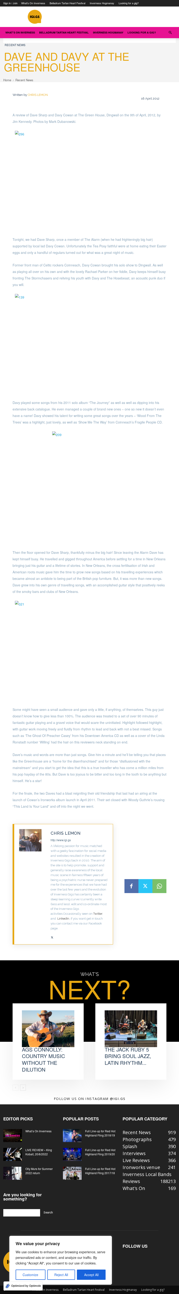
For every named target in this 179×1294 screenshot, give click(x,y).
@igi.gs (117, 1098)
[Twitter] (52, 935)
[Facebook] (131, 886)
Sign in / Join (10, 3)
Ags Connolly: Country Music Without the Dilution (43, 1059)
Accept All (91, 1274)
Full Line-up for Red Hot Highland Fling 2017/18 (100, 1171)
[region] (60, 1260)
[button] (170, 32)
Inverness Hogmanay (102, 3)
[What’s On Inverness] (12, 1135)
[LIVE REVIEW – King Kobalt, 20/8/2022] (12, 1154)
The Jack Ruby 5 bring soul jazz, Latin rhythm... (128, 1056)
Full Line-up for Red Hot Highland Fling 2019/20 (100, 1152)
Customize (30, 1274)
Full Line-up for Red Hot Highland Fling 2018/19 (100, 1133)
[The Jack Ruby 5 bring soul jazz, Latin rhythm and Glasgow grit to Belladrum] (131, 1028)
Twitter (97, 913)
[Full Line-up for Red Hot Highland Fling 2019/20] (72, 1154)
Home (7, 80)
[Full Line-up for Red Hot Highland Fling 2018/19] (72, 1135)
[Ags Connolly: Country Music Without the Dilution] (48, 1028)
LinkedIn (63, 918)
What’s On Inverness (33, 3)
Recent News (15, 45)
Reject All (61, 1274)
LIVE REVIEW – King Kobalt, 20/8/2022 (38, 1152)
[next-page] (23, 1088)
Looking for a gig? (129, 3)
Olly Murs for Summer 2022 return (39, 1171)
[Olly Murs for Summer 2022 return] (12, 1173)
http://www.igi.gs (61, 840)
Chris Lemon (38, 95)
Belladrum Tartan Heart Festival (67, 3)
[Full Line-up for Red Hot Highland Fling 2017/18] (72, 1173)
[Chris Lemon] (32, 884)
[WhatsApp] (159, 886)
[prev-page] (15, 1088)
